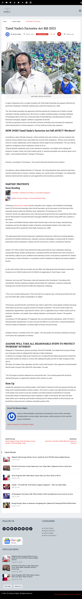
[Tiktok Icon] (14, 2)
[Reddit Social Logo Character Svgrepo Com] (22, 2)
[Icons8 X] (18, 2)
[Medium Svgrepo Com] (26, 2)
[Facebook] (10, 2)
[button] (80, 11)
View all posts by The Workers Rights (20, 424)
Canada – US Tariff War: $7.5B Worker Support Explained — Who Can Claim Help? (39, 485)
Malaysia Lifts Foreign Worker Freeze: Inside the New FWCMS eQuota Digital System (41, 457)
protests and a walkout (21, 205)
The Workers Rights (15, 34)
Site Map (7, 586)
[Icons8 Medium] (15, 528)
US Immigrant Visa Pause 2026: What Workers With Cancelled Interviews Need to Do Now (42, 494)
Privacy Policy (59, 594)
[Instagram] (2, 2)
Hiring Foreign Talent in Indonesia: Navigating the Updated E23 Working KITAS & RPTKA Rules (44, 503)
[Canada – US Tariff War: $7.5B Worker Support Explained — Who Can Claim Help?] (6, 487)
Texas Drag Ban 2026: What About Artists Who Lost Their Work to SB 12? (36, 475)
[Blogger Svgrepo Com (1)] (30, 2)
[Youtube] (6, 2)
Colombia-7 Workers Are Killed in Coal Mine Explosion (31, 193)
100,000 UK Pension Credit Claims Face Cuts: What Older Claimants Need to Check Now (42, 466)
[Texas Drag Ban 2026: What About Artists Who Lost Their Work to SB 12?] (6, 477)
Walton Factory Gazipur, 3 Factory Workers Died (29, 198)
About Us (18, 586)
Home (5, 21)
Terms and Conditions (73, 594)
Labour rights (16, 21)
